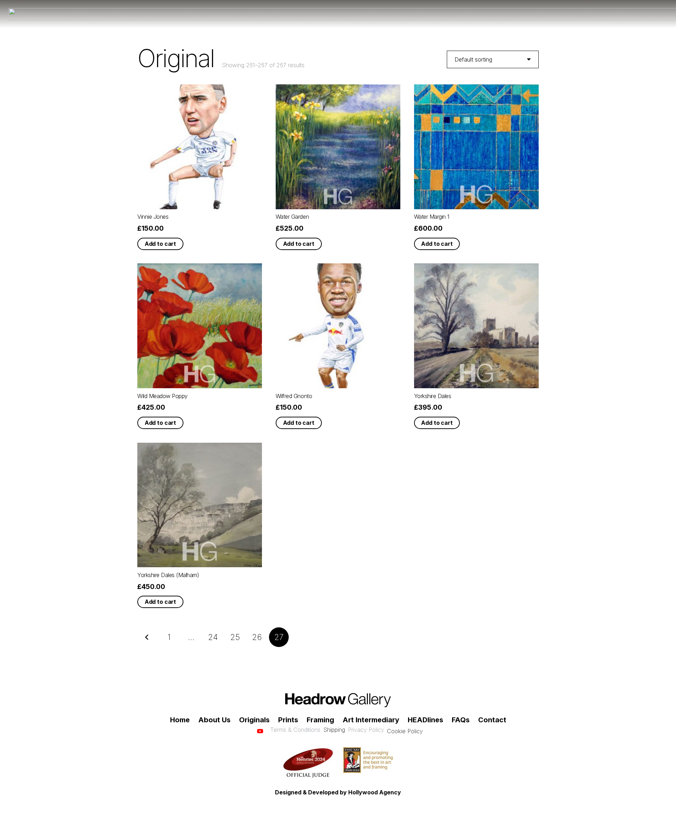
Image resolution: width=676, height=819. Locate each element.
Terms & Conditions (295, 729)
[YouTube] (260, 731)
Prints (288, 720)
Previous (147, 637)
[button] (160, 244)
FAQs (461, 720)
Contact (492, 720)
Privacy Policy (366, 729)
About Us (214, 720)
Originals (254, 720)
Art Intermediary (371, 720)
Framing (320, 720)
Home (180, 720)
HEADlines (425, 720)
